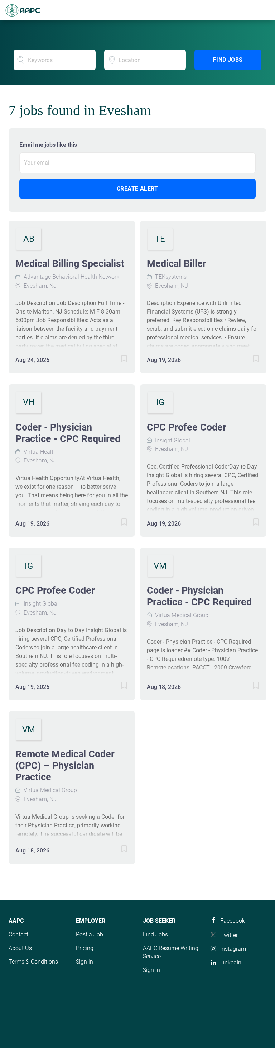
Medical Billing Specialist (69, 263)
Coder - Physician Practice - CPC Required (67, 433)
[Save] (117, 360)
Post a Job (89, 934)
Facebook (232, 920)
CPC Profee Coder (186, 427)
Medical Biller (176, 263)
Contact (18, 934)
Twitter (229, 935)
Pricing (84, 948)
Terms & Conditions (33, 961)
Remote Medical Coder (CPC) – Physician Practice (65, 765)
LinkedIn (230, 962)
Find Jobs (228, 59)
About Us (20, 948)
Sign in (84, 961)
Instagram (233, 948)
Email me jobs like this (48, 144)
